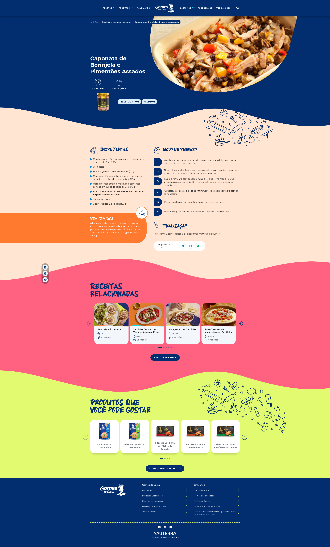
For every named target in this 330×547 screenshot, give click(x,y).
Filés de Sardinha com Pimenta (195, 446)
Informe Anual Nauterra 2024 (207, 506)
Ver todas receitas (165, 357)
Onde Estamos (149, 511)
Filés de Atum (129, 102)
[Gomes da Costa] (165, 8)
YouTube (45, 279)
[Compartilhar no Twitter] (183, 246)
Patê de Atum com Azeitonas (134, 446)
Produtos (124, 8)
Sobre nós (185, 8)
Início (95, 22)
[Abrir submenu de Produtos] (131, 8)
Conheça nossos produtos (165, 468)
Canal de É (200, 490)
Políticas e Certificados (152, 496)
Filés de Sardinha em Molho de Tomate (165, 446)
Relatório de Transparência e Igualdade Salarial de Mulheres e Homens (215, 512)
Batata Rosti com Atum (110, 329)
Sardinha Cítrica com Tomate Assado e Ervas (146, 330)
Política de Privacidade (204, 496)
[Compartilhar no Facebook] (190, 246)
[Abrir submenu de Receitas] (114, 8)
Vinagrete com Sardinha (182, 329)
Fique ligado (143, 8)
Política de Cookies (202, 501)
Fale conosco (223, 8)
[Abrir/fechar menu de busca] (237, 8)
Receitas (107, 8)
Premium (149, 102)
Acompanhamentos (122, 22)
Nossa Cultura (148, 490)
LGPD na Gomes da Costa (154, 506)
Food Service (205, 8)
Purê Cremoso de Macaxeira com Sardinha (218, 330)
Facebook (45, 273)
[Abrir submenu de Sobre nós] (193, 8)
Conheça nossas (152, 501)
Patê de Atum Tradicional (104, 446)
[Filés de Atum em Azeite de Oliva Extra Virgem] (103, 101)
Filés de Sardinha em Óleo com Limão (225, 446)
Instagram (45, 267)
